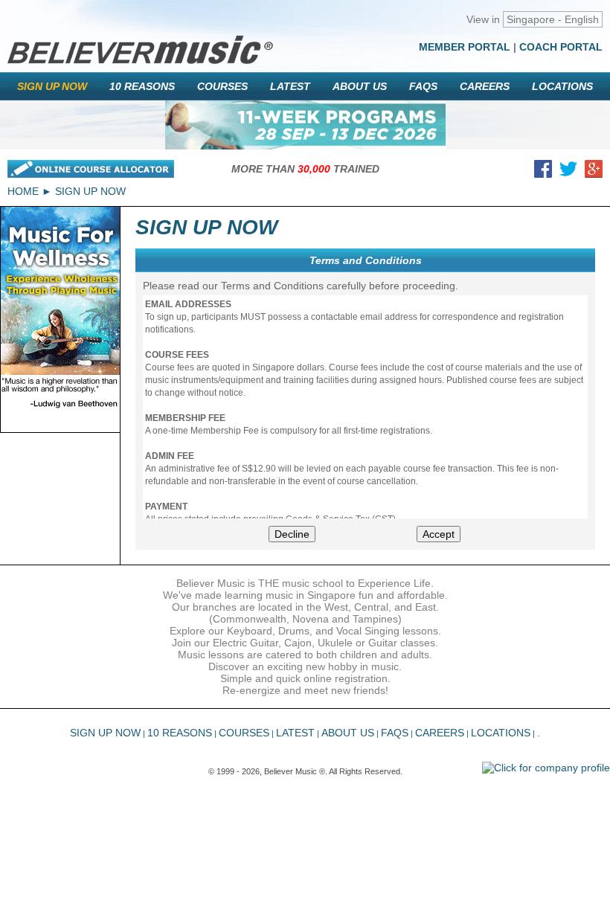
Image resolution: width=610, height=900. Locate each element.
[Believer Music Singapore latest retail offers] (305, 125)
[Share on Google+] (594, 172)
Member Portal (464, 47)
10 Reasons (142, 86)
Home (23, 191)
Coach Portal (561, 47)
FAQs (423, 86)
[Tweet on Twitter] (568, 172)
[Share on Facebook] (543, 172)
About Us (360, 86)
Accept (439, 534)
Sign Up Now (52, 86)
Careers (485, 86)
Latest (290, 86)
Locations (562, 86)
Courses (222, 86)
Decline (291, 534)
